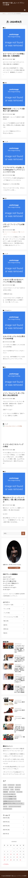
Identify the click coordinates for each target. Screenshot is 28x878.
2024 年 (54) (6, 825)
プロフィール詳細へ (14, 567)
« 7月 (4, 864)
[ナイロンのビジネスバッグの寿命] (14, 433)
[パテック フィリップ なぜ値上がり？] (14, 210)
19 (4, 857)
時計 (5, 198)
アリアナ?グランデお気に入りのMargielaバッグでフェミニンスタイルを (14, 170)
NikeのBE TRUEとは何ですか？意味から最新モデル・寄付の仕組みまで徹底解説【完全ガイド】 (20, 659)
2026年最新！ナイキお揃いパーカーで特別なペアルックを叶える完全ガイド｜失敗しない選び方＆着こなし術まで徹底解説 (20, 689)
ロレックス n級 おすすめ (9, 581)
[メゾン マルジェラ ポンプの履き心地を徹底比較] (14, 379)
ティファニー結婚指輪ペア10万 (9, 798)
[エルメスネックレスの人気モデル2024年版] (14, 322)
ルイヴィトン (17, 787)
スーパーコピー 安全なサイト (11, 583)
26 (4, 860)
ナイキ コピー (6, 589)
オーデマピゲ (12, 791)
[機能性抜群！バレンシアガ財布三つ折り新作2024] (14, 95)
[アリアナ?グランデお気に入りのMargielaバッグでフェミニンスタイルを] (14, 153)
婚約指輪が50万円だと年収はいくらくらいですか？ (12, 804)
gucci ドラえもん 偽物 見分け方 (20, 702)
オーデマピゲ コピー (7, 808)
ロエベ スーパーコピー (9, 579)
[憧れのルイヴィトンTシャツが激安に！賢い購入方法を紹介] (14, 483)
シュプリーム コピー (8, 585)
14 (10, 854)
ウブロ (12, 789)
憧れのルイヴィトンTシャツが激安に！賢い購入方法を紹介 (14, 500)
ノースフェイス (11, 784)
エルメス (5, 806)
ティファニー (6, 789)
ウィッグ (6, 608)
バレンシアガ (19, 791)
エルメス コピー (7, 577)
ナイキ (4, 784)
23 (17, 857)
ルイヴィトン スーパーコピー (15, 806)
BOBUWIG (5, 791)
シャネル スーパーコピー (9, 587)
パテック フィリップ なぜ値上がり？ (11, 232)
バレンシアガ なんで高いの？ (9, 794)
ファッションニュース (10, 616)
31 (20, 860)
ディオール (17, 789)
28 (10, 860)
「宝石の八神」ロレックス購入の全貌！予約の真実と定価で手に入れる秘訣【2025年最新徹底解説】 (19, 729)
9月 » (7, 864)
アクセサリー (7, 310)
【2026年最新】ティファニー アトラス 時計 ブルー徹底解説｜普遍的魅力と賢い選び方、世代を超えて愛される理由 (20, 669)
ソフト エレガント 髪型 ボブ (20, 719)
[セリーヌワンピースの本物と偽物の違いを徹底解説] (14, 40)
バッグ (6, 141)
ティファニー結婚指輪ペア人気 (9, 796)
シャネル (5, 787)
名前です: (5, 564)
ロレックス (18, 784)
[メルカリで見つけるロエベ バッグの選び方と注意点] (14, 266)
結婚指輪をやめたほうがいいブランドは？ (11, 801)
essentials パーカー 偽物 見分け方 (20, 737)
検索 (23, 533)
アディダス (11, 787)
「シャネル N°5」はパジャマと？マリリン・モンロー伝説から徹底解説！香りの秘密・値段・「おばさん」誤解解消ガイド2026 (19, 649)
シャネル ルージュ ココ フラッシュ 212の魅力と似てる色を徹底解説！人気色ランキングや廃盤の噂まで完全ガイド (20, 679)
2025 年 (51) (6, 821)
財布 (5, 82)
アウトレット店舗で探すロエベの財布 (13, 754)
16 (17, 854)
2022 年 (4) (6, 833)
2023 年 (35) (6, 829)
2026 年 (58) (6, 817)
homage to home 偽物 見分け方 (20, 711)
